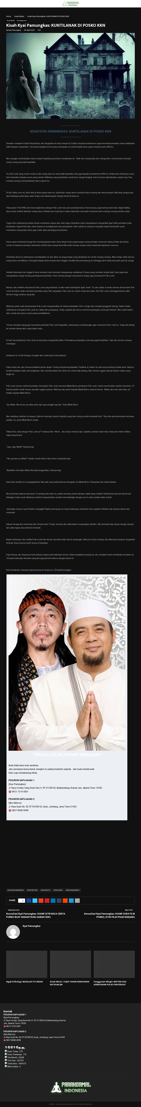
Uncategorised (22, 20)
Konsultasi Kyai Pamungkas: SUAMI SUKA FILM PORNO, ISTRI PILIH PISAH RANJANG (109, 915)
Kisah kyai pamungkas (16, 890)
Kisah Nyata (58, 890)
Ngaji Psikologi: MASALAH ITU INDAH (24, 982)
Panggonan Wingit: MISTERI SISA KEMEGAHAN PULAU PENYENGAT (110, 983)
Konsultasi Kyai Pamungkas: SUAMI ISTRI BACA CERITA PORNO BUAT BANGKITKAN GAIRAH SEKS (35, 915)
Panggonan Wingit (73, 890)
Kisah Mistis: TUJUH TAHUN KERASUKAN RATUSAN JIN (69, 983)
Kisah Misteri (32, 890)
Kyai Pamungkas (14, 30)
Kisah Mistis (11, 20)
